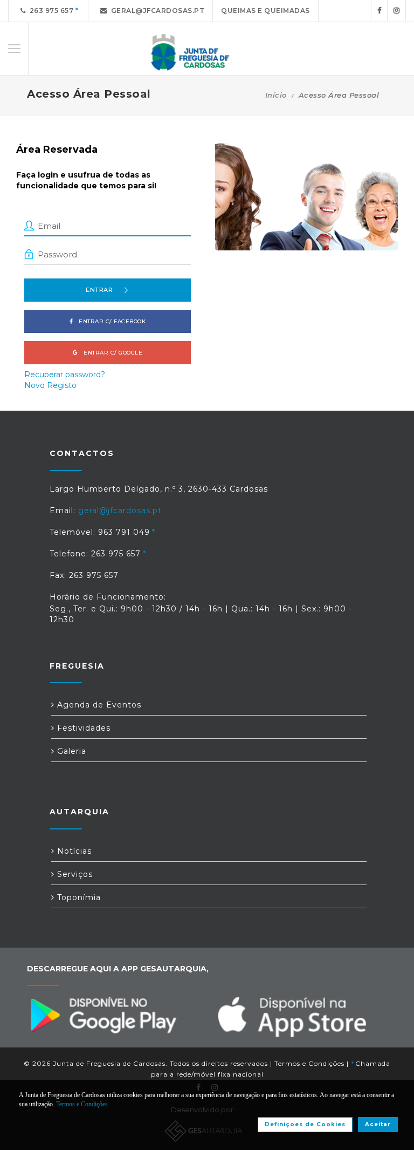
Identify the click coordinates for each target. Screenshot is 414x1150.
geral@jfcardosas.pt (156, 10)
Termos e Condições (309, 1063)
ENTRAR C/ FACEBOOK (109, 321)
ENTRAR (99, 290)
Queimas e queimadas (265, 10)
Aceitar (378, 1124)
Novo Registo (50, 385)
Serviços (73, 874)
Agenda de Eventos (97, 705)
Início (276, 95)
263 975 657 (50, 10)
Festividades (82, 728)
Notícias (73, 851)
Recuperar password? (64, 374)
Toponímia (77, 897)
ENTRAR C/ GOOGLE (110, 352)
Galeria (70, 751)
